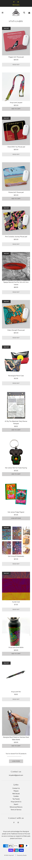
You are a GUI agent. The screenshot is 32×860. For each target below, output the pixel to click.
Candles (16, 796)
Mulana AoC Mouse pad (16, 192)
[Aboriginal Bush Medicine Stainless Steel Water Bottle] (16, 721)
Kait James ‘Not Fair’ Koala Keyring (16, 468)
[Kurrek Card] (16, 586)
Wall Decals (16, 793)
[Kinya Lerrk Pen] (16, 676)
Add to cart (16, 109)
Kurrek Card (16, 602)
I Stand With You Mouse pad (16, 147)
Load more (16, 761)
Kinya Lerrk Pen (16, 692)
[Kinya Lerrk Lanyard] (16, 86)
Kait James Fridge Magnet (16, 512)
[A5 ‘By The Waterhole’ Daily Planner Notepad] (16, 405)
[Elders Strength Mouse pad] (16, 314)
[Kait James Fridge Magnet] (16, 496)
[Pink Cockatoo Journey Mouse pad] (16, 220)
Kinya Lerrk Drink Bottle (16, 647)
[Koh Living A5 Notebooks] (16, 540)
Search (16, 804)
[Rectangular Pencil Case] (16, 360)
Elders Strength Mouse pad (16, 330)
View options (16, 518)
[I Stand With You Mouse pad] (16, 131)
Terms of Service (16, 809)
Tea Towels (16, 799)
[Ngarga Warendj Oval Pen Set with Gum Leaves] (16, 266)
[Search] (24, 12)
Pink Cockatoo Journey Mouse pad (16, 236)
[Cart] (29, 12)
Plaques (16, 791)
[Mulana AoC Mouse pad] (16, 176)
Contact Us (16, 788)
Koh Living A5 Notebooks (16, 556)
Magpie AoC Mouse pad (16, 57)
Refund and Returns (16, 807)
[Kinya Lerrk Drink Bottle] (16, 631)
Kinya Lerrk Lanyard (16, 102)
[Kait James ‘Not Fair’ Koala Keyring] (16, 452)
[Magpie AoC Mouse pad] (16, 41)
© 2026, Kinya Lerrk (9, 855)
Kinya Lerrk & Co (16, 802)
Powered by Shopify (21, 855)
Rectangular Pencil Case (16, 375)
